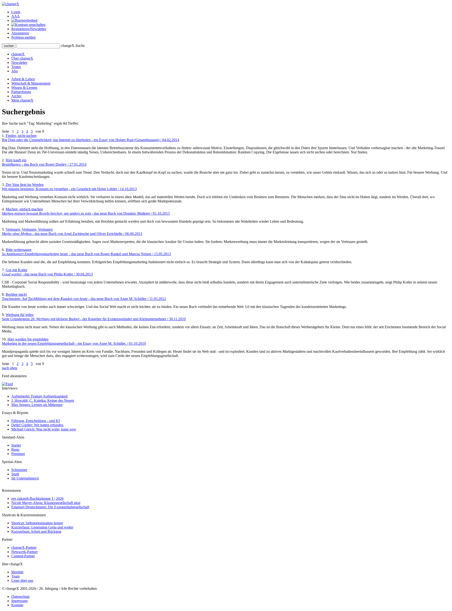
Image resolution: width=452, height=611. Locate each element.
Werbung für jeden (94, 317)
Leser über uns (22, 580)
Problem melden (23, 37)
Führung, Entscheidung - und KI (35, 421)
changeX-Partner (23, 547)
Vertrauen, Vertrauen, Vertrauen (72, 231)
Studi (15, 474)
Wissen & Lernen (24, 88)
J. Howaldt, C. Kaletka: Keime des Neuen (42, 400)
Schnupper (19, 470)
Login (15, 12)
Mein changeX (22, 100)
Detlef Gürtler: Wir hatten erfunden (37, 425)
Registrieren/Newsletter (28, 29)
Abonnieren (20, 33)
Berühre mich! (84, 296)
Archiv (16, 96)
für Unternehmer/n (25, 478)
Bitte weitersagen (86, 252)
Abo (14, 71)
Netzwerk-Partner (24, 552)
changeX (18, 54)
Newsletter (19, 63)
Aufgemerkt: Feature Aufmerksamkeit (39, 396)
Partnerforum (21, 92)
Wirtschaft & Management (30, 83)
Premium (18, 454)
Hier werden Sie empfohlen (74, 341)
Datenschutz (20, 597)
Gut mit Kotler (47, 272)
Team (15, 576)
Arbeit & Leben (23, 79)
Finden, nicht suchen (90, 138)
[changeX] (10, 4)
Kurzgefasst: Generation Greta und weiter (42, 527)
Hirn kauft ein (44, 162)
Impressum (19, 601)
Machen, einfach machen (86, 211)
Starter (16, 445)
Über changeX (22, 58)
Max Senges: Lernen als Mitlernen (36, 405)
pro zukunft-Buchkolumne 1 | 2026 (37, 498)
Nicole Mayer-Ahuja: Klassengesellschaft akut (45, 503)
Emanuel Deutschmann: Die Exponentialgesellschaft (50, 507)
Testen (16, 67)
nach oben (9, 368)
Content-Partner (23, 556)
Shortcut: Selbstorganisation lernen (37, 523)
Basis (15, 449)
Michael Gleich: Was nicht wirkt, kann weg (43, 429)
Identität (17, 572)
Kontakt (17, 605)
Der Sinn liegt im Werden (69, 187)
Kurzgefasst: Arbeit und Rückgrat (36, 531)
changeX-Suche (73, 46)
